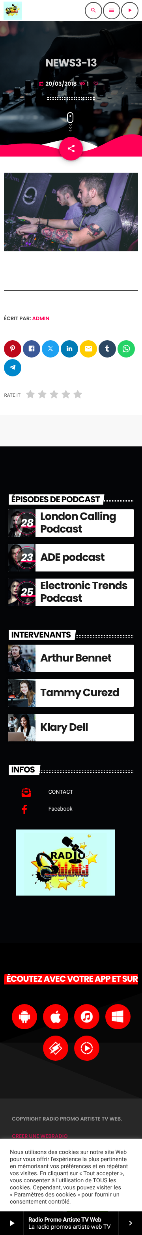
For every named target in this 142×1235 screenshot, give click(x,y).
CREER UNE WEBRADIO (40, 1136)
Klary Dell (64, 727)
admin (41, 318)
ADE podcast (72, 557)
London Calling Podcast (78, 522)
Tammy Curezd (79, 693)
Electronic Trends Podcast (83, 592)
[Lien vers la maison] (13, 11)
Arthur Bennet (75, 658)
